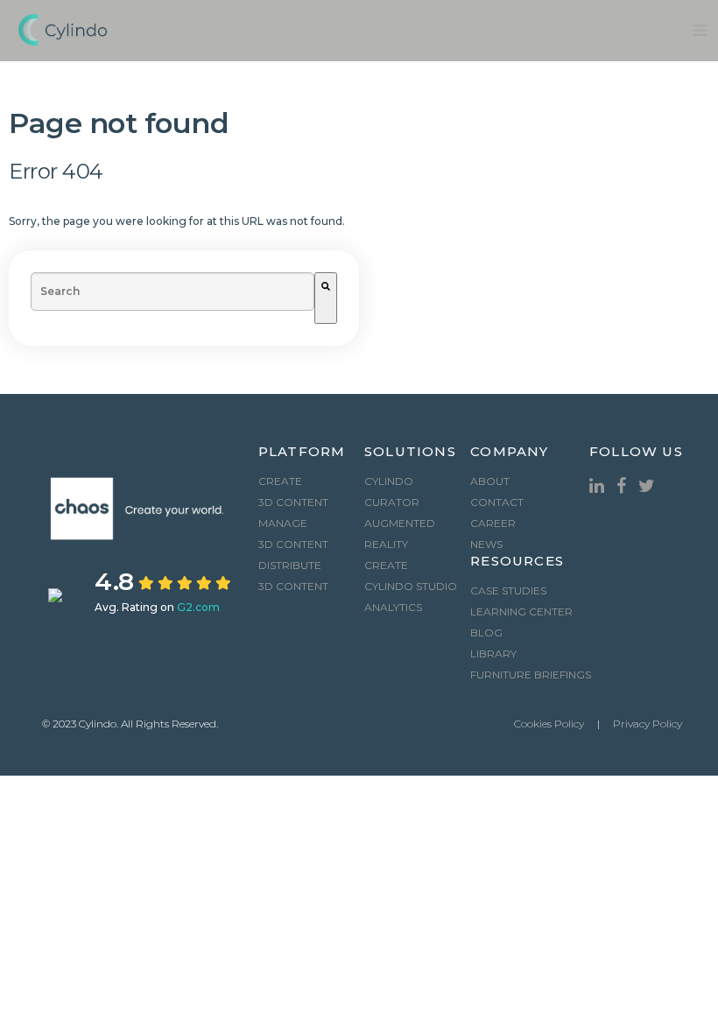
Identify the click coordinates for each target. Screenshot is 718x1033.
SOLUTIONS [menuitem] (410, 452)
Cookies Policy (549, 723)
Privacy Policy (647, 723)
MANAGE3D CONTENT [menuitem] (293, 533)
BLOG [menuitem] (486, 632)
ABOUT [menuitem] (490, 481)
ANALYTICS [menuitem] (393, 607)
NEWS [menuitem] (486, 544)
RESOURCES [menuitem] (517, 561)
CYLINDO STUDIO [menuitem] (410, 586)
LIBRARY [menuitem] (493, 653)
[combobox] (172, 291)
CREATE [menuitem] (386, 565)
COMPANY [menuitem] (509, 452)
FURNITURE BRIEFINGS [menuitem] (530, 674)
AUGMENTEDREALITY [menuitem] (399, 533)
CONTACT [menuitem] (497, 502)
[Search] (325, 298)
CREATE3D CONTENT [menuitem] (293, 491)
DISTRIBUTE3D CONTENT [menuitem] (293, 576)
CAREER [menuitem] (493, 523)
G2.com (198, 607)
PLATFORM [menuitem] (302, 452)
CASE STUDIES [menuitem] (508, 590)
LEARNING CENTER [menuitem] (521, 611)
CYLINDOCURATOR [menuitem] (391, 491)
